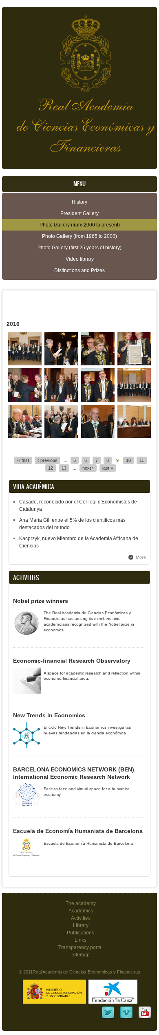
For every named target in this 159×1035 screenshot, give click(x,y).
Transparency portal (80, 947)
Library (80, 925)
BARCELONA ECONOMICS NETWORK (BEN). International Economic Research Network (74, 773)
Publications (80, 933)
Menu (79, 184)
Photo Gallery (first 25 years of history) (79, 248)
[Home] (79, 49)
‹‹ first (23, 460)
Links (80, 940)
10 (128, 460)
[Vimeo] (126, 1017)
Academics (80, 911)
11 (141, 460)
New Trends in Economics (49, 715)
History (79, 202)
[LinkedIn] (108, 1017)
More (141, 557)
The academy (81, 903)
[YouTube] (144, 1017)
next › (88, 468)
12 (50, 468)
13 (64, 468)
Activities (81, 918)
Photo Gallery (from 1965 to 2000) (79, 236)
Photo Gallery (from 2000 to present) (80, 225)
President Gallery (79, 213)
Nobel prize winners (40, 601)
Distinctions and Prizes (79, 270)
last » (107, 468)
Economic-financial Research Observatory (71, 660)
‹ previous (47, 460)
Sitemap (80, 955)
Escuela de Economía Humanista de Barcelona (78, 831)
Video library (80, 259)
